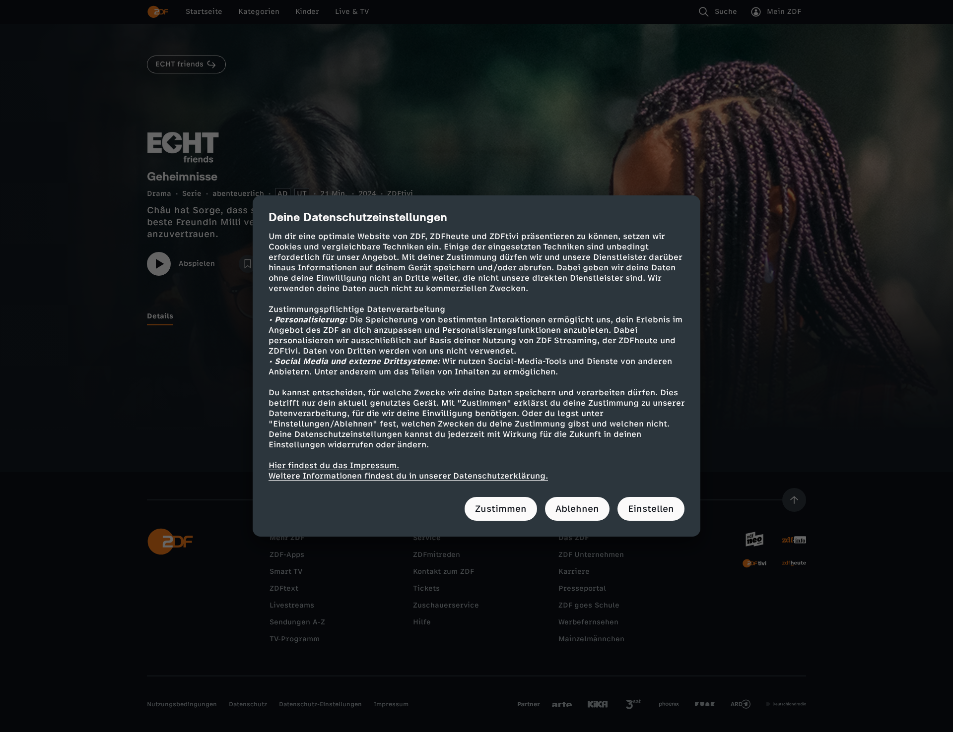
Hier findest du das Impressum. (334, 465)
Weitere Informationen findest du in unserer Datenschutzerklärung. (408, 476)
